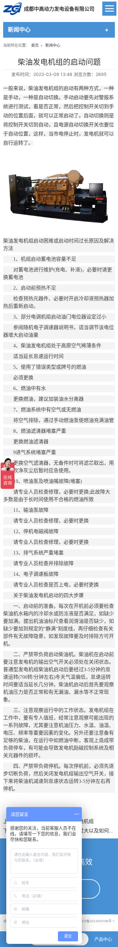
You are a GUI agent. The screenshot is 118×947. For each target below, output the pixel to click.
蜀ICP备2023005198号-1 (96, 921)
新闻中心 (52, 45)
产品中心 (103, 939)
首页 (35, 45)
